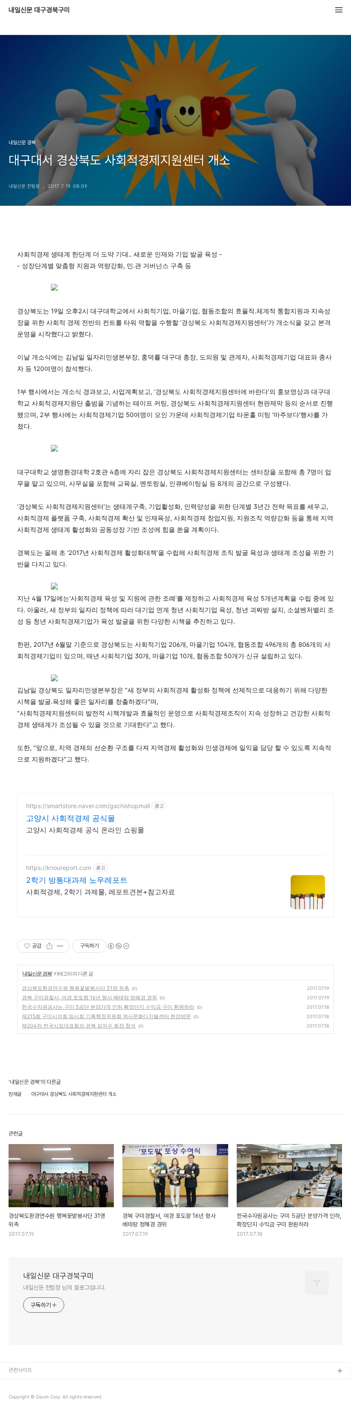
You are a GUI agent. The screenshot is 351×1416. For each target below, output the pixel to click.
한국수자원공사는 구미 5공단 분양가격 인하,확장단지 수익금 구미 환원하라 (108, 1007)
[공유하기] (49, 946)
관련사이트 (20, 1370)
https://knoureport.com (58, 867)
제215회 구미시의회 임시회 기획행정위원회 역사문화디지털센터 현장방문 (106, 1016)
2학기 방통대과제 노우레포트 (77, 880)
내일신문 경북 (37, 973)
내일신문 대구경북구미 (39, 10)
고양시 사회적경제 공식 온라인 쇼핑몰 (85, 830)
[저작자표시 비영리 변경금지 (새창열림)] (118, 946)
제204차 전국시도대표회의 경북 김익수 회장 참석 (79, 1025)
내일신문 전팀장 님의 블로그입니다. (64, 1287)
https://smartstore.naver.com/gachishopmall (88, 805)
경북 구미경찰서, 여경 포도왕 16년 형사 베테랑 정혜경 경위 (89, 997)
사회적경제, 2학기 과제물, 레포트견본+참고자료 (100, 892)
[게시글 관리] (60, 946)
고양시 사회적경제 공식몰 (70, 818)
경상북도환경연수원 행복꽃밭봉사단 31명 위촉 (75, 988)
